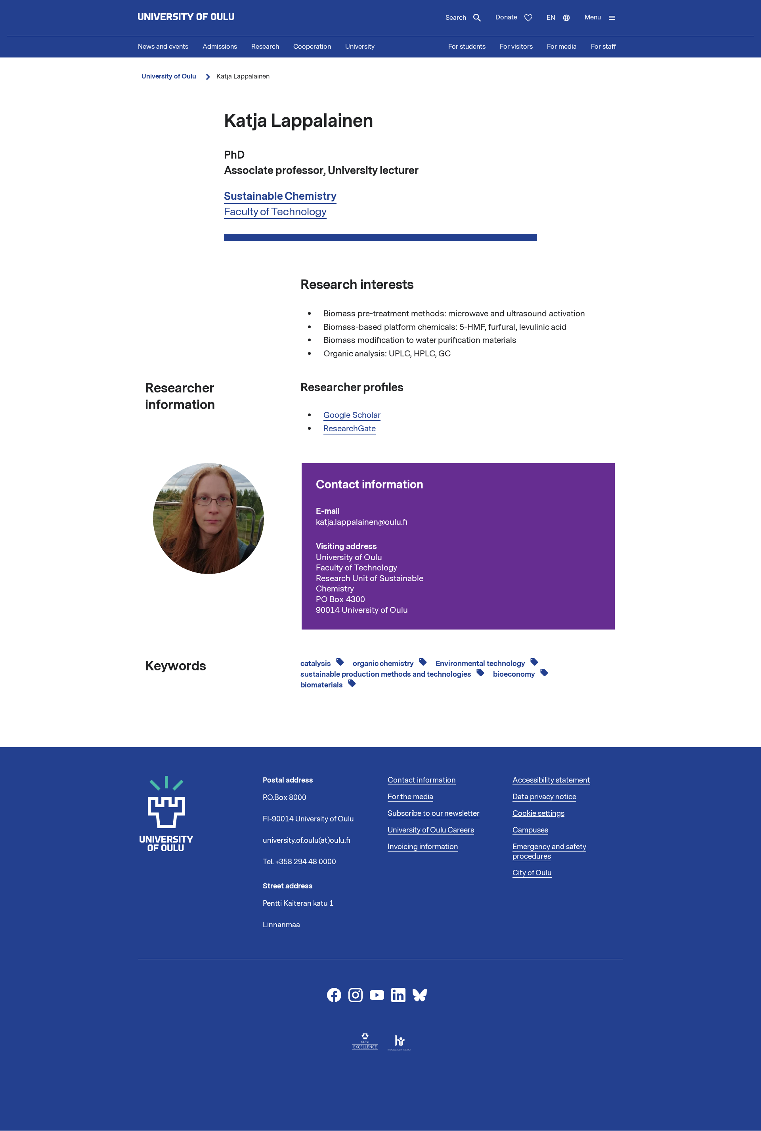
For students (467, 46)
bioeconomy (515, 674)
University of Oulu (168, 76)
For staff (603, 46)
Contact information (422, 780)
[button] (600, 18)
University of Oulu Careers (431, 830)
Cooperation (312, 46)
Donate (506, 17)
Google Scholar (351, 415)
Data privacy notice (544, 797)
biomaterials (322, 685)
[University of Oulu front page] (204, 18)
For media (562, 46)
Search (456, 17)
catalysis (316, 663)
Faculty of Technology (275, 212)
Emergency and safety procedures (549, 851)
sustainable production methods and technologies (386, 674)
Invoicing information (423, 847)
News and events (163, 46)
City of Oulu (532, 873)
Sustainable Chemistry (280, 196)
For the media (410, 797)
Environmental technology (481, 663)
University (360, 46)
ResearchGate (349, 428)
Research (265, 46)
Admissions (220, 46)
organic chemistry (384, 663)
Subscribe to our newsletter (434, 813)
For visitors (516, 46)
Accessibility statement (551, 780)
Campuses (530, 830)
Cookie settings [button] (538, 813)
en (562, 24)
